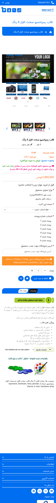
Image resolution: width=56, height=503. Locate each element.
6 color (37, 386)
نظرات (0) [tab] (23, 291)
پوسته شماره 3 (45, 228)
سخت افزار (40, 381)
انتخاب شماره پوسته (43, 216)
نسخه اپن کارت (45, 204)
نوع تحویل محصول (43, 190)
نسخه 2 (43, 383)
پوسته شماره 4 (45, 232)
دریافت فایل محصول (43, 198)
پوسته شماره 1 (45, 220)
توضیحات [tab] (33, 291)
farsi (29, 383)
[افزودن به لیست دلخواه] (27, 279)
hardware (22, 383)
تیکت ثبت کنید (8, 166)
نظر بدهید (26, 144)
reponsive (13, 383)
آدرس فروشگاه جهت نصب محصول (36, 246)
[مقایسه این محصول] (20, 279)
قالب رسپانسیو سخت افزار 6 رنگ (28, 32)
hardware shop (47, 386)
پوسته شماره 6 (45, 240)
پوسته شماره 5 (45, 236)
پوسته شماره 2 (45, 224)
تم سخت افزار (11, 381)
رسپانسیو (50, 383)
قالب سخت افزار (23, 381)
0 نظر (39, 144)
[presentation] (49, 128)
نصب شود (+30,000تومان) (40, 194)
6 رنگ (32, 381)
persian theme (33, 385)
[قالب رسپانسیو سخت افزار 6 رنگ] (28, 83)
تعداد (51, 270)
